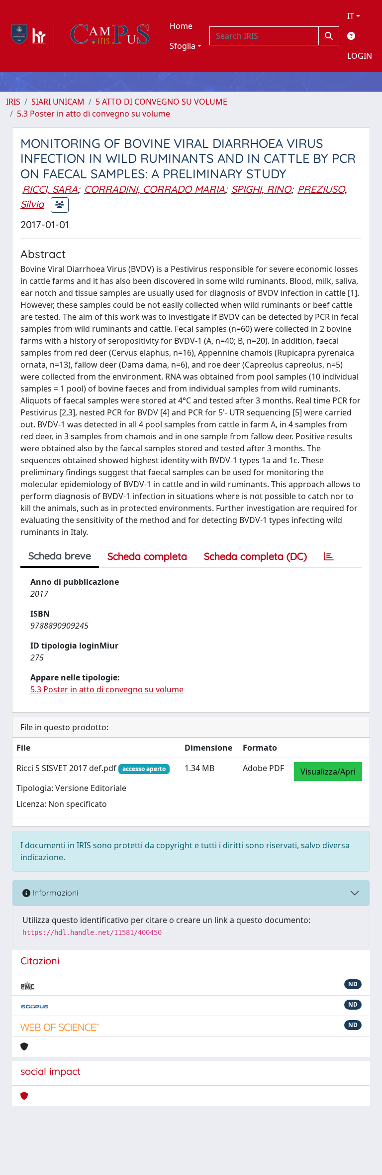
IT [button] (350, 15)
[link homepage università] (110, 35)
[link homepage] (30, 35)
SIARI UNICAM (58, 101)
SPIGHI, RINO (261, 189)
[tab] (328, 556)
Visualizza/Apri (328, 771)
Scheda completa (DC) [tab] (255, 556)
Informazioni (54, 893)
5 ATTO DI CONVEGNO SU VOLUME (161, 101)
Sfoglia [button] (182, 45)
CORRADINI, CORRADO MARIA (154, 189)
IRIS (13, 101)
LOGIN (359, 55)
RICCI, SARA (50, 189)
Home (181, 25)
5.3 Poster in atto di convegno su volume (93, 113)
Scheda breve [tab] (59, 555)
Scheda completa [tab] (147, 556)
